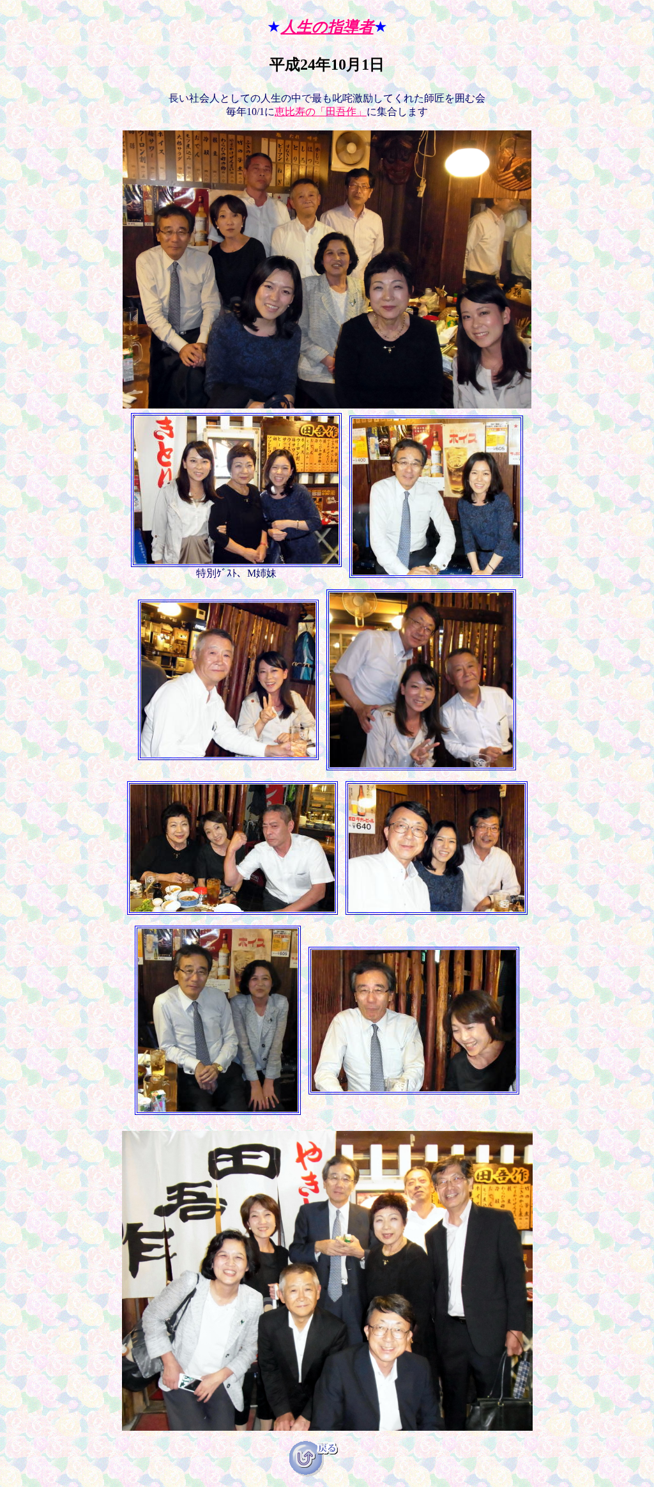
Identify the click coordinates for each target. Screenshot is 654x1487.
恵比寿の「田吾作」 (321, 111)
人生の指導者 (327, 27)
